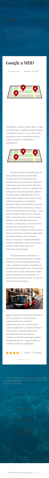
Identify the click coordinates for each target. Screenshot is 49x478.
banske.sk (27, 71)
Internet (28, 360)
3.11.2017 (35, 71)
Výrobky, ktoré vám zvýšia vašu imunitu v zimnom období (26, 378)
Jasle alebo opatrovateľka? (12, 381)
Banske (11, 19)
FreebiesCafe (36, 473)
